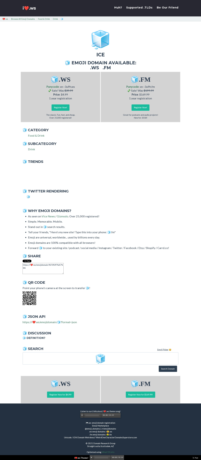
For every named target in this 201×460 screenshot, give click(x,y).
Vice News (48, 216)
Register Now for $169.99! (140, 394)
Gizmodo (62, 216)
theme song (114, 411)
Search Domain (168, 368)
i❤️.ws (29, 8)
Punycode (52, 86)
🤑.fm (109, 434)
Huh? (118, 7)
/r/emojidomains (108, 428)
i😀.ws (109, 431)
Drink (55, 19)
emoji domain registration (103, 423)
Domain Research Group (104, 443)
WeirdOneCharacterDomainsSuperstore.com (116, 437)
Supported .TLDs (139, 7)
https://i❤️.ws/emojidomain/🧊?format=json (50, 322)
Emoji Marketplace (100, 425)
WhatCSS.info (108, 452)
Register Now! (60, 107)
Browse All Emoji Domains (23, 19)
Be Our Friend (167, 7)
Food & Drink (44, 19)
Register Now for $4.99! (60, 394)
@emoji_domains (92, 428)
